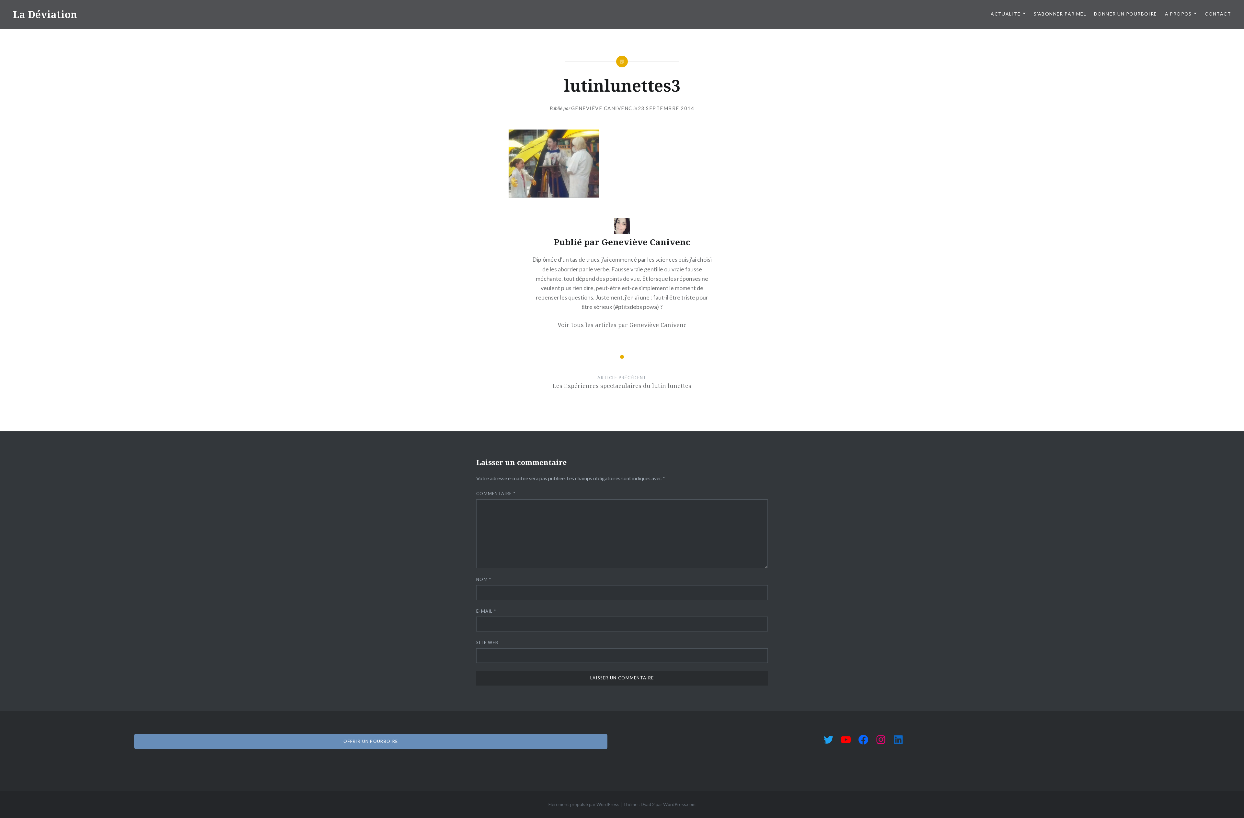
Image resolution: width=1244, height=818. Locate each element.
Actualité (1006, 14)
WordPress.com (679, 804)
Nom (483, 579)
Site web (487, 642)
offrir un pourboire (370, 741)
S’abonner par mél (1060, 14)
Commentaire (495, 493)
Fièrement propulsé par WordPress (583, 804)
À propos (1178, 14)
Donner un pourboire (1125, 14)
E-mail (486, 611)
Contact (1218, 14)
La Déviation (45, 14)
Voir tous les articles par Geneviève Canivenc (622, 325)
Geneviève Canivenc (601, 108)
